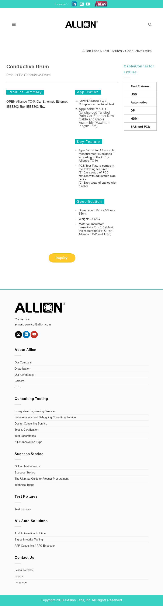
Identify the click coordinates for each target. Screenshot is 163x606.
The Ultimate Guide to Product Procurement (42, 478)
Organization (22, 368)
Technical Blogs (24, 484)
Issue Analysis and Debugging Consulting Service (45, 417)
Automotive (139, 102)
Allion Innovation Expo (28, 442)
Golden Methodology (27, 466)
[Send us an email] (82, 4)
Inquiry (19, 576)
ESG (18, 387)
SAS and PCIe (140, 126)
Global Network (24, 570)
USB (134, 94)
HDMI (134, 118)
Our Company (23, 362)
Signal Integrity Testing (29, 539)
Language (60, 4)
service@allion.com (38, 324)
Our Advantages (24, 374)
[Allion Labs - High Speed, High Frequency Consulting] (81, 24)
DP (133, 110)
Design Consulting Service (31, 423)
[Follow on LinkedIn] (26, 334)
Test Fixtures (140, 86)
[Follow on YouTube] (88, 4)
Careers (19, 381)
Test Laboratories (25, 435)
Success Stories (25, 472)
